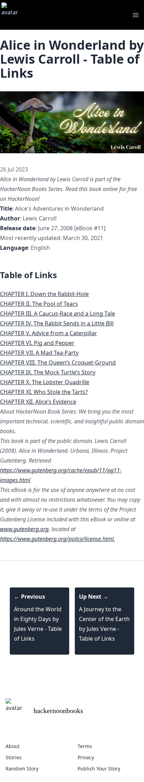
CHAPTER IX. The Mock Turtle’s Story (47, 372)
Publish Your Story (99, 768)
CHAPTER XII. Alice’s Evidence (38, 402)
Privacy (86, 757)
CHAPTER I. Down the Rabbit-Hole (44, 294)
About (13, 746)
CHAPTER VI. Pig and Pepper (37, 343)
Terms (85, 746)
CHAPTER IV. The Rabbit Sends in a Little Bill (57, 323)
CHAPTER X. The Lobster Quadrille (44, 382)
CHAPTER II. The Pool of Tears (39, 304)
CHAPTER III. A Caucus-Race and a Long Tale (57, 313)
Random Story (22, 768)
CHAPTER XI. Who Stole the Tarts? (44, 392)
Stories (14, 757)
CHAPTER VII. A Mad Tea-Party (39, 353)
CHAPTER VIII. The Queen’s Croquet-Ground (58, 362)
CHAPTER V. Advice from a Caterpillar (48, 333)
